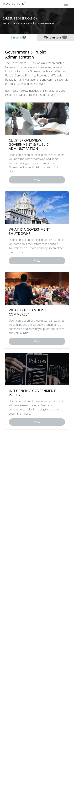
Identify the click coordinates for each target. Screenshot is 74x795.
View (37, 180)
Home (6, 23)
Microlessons (55, 37)
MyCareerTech (14, 4)
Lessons (18, 37)
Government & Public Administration (33, 23)
